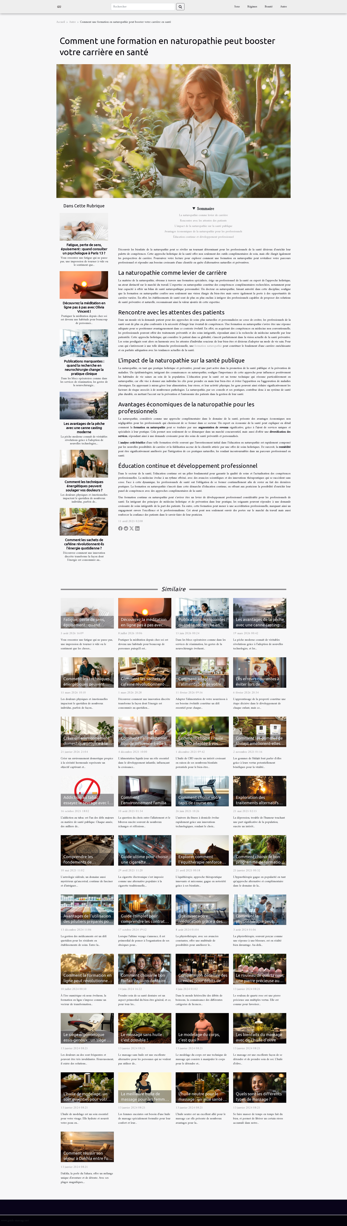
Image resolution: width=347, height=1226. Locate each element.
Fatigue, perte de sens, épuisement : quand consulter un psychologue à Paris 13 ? (84, 249)
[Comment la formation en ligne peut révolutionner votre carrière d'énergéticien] (87, 968)
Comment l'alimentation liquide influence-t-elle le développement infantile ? (145, 743)
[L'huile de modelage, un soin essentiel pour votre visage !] (87, 1087)
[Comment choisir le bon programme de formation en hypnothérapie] (259, 850)
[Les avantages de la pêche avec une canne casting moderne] (84, 405)
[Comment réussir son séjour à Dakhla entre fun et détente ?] (87, 1146)
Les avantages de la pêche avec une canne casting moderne (84, 428)
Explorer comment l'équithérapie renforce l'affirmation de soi (200, 862)
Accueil (60, 22)
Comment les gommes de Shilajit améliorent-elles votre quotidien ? (259, 743)
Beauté (269, 6)
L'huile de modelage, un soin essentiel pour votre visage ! (86, 1099)
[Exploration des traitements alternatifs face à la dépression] (259, 790)
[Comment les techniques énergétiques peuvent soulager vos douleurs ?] (84, 463)
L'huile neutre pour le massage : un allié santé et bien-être (202, 1099)
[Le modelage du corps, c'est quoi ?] (202, 1028)
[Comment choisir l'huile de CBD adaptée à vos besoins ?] (202, 731)
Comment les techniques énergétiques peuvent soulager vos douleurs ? (84, 486)
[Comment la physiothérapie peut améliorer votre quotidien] (259, 909)
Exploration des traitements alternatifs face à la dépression (257, 802)
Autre (283, 6)
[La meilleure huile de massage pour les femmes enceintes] (144, 1087)
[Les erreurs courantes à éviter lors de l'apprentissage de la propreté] (259, 672)
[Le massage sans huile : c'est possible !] (144, 1028)
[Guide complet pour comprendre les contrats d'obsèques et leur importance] (144, 909)
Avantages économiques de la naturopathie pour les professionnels (203, 231)
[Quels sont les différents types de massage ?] (259, 1087)
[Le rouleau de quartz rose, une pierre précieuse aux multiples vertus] (259, 968)
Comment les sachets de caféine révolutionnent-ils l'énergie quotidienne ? (84, 544)
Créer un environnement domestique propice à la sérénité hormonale (86, 743)
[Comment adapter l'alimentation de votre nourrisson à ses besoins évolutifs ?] (202, 672)
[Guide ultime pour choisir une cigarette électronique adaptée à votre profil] (144, 850)
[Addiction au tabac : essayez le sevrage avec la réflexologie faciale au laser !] (87, 790)
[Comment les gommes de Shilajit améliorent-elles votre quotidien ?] (259, 731)
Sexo (237, 6)
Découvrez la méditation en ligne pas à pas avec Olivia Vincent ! (84, 307)
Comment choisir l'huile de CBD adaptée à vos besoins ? (200, 743)
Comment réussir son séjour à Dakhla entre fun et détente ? (87, 1158)
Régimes (252, 6)
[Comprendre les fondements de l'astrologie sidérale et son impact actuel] (87, 850)
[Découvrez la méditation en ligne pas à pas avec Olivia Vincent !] (84, 285)
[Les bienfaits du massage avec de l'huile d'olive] (259, 1028)
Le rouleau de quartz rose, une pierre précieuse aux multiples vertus (260, 980)
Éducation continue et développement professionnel (203, 237)
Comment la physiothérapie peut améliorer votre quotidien (260, 921)
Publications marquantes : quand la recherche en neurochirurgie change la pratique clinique (84, 367)
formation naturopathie (208, 346)
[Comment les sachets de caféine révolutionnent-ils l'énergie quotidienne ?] (84, 522)
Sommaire (205, 209)
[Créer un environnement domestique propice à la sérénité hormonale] (87, 731)
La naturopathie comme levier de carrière (203, 215)
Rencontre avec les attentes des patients (203, 220)
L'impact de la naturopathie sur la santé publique (203, 226)
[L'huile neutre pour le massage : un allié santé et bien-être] (202, 1087)
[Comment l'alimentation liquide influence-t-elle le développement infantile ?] (144, 731)
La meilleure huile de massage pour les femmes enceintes (145, 1099)
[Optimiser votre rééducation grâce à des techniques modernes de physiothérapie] (202, 909)
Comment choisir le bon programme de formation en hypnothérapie (259, 862)
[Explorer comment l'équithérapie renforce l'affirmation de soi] (202, 850)
